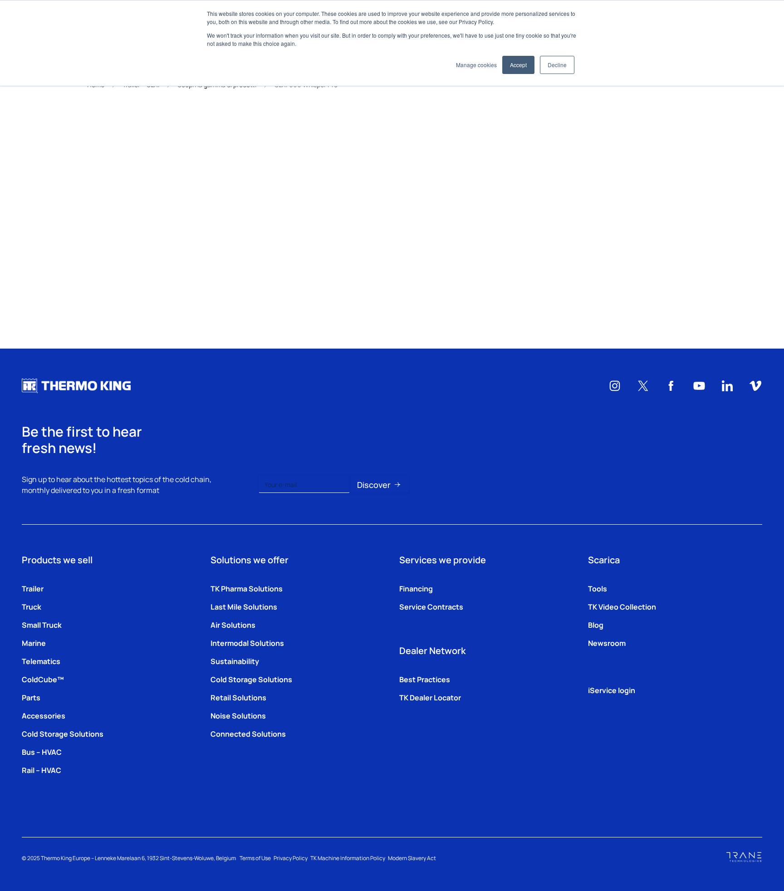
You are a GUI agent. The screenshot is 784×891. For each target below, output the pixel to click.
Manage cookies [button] (476, 65)
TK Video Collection (622, 606)
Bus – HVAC (42, 751)
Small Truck (42, 624)
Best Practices (424, 679)
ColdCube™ (43, 679)
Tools (597, 588)
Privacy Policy (291, 857)
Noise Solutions (238, 715)
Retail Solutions (238, 697)
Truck (31, 606)
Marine (34, 642)
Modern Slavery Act (412, 857)
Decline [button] (557, 65)
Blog (595, 624)
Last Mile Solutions (244, 606)
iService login (611, 689)
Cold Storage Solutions (62, 733)
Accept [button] (518, 65)
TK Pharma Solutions (247, 588)
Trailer (33, 588)
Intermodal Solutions (247, 642)
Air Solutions (233, 624)
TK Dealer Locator (430, 697)
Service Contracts (431, 606)
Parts (31, 697)
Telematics (41, 660)
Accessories (43, 715)
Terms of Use (255, 857)
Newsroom (607, 642)
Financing (416, 588)
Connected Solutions (248, 733)
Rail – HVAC (41, 769)
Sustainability (235, 660)
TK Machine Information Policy (347, 857)
